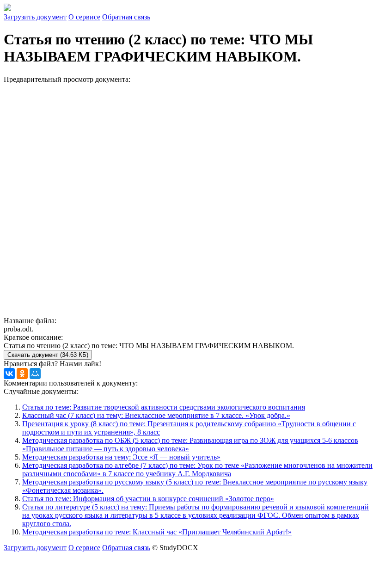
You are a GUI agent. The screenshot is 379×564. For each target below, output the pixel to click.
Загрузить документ (35, 17)
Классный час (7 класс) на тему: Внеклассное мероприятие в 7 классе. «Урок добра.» (156, 415)
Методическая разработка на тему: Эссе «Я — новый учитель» (121, 457)
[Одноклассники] (22, 373)
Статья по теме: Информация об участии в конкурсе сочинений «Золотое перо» (148, 499)
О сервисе (84, 17)
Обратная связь (126, 17)
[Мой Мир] (35, 373)
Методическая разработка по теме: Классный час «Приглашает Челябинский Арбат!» (157, 532)
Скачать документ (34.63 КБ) (47, 354)
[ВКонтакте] (9, 373)
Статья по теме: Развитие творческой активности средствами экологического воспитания (163, 407)
